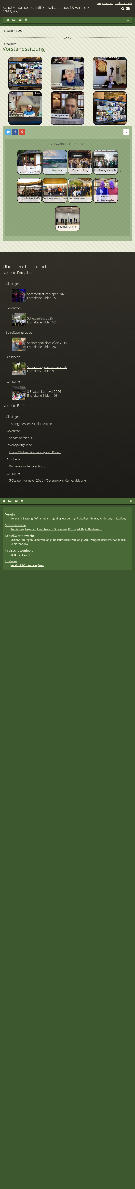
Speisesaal (60, 529)
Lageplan (30, 529)
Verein (10, 514)
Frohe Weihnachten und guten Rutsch (35, 452)
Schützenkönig (43, 540)
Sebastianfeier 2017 (23, 438)
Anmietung (17, 529)
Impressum (105, 3)
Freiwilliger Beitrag (87, 518)
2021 (21, 31)
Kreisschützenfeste (19, 550)
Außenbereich (93, 529)
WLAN (80, 529)
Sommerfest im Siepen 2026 (47, 294)
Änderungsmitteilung (113, 518)
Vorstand (16, 518)
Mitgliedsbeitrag (65, 518)
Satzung (28, 518)
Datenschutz (123, 3)
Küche (72, 529)
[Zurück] (131, 501)
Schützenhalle (15, 525)
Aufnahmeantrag (44, 518)
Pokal (41, 565)
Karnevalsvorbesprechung (27, 466)
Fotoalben (9, 31)
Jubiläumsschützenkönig (68, 540)
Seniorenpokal (19, 544)
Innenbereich (45, 529)
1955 (13, 554)
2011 (27, 554)
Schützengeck (91, 540)
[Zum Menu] (128, 20)
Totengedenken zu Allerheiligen (30, 423)
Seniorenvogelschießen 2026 (47, 367)
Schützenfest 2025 (40, 318)
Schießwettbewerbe (20, 535)
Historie (11, 561)
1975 (20, 554)
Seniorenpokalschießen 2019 (47, 343)
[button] (8, 132)
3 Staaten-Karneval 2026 (44, 391)
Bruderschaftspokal (113, 540)
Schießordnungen (22, 540)
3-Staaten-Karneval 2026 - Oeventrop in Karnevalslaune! (48, 480)
